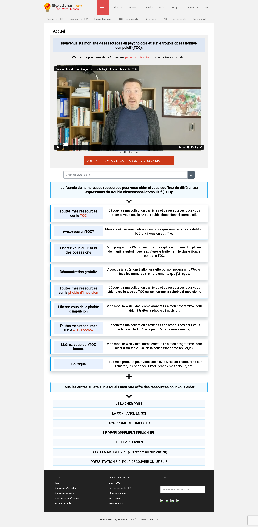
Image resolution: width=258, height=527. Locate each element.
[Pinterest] (178, 501)
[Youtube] (162, 501)
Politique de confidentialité (68, 498)
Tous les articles (117, 503)
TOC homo (114, 498)
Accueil (58, 477)
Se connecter (151, 519)
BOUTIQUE (114, 482)
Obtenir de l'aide (63, 503)
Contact (166, 477)
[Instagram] (173, 501)
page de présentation (139, 57)
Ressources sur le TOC (120, 487)
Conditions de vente (65, 493)
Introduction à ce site (119, 477)
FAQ (57, 482)
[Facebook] (168, 501)
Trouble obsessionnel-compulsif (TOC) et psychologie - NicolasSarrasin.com (63, 7)
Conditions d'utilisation (66, 487)
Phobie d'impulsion (118, 493)
